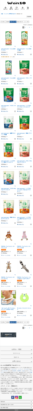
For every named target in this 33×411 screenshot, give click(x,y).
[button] (31, 27)
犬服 (31, 372)
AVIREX (19, 370)
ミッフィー (20, 369)
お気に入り (17, 9)
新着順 (7, 21)
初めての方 (5, 9)
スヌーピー (14, 369)
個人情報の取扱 (4, 407)
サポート (16, 357)
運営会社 (3, 401)
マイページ (23, 9)
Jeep (23, 370)
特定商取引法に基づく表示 (7, 404)
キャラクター (5, 370)
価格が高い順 (20, 21)
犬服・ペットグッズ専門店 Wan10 (8, 13)
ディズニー (27, 369)
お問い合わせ (16, 361)
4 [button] (29, 27)
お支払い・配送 (16, 349)
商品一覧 (11, 9)
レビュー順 (26, 21)
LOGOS (14, 370)
